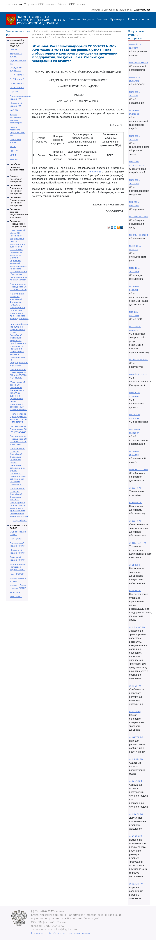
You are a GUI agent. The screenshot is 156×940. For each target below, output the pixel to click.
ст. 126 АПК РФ (136, 814)
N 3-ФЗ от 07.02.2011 (138, 235)
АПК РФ (14, 49)
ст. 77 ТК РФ (134, 711)
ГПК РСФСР (16, 539)
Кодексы (88, 19)
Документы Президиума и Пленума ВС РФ (18, 224)
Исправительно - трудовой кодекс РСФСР (18, 567)
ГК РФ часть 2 (17, 79)
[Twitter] (115, 226)
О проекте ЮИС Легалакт (40, 4)
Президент (118, 19)
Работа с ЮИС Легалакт (72, 4)
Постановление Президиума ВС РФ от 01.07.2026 (18, 287)
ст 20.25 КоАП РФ (137, 543)
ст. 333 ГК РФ (135, 488)
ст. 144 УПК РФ (136, 737)
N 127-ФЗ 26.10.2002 (138, 374)
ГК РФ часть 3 (17, 83)
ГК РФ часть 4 (17, 87)
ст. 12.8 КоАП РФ (137, 627)
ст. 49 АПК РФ (135, 836)
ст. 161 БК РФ (135, 686)
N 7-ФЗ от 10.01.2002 (138, 217)
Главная (74, 19)
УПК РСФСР (16, 596)
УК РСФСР (15, 592)
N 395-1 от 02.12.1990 (138, 469)
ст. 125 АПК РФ (136, 884)
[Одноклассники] (118, 226)
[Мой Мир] (121, 226)
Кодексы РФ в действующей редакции (17, 43)
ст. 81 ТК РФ (134, 565)
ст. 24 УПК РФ (135, 781)
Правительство (139, 19)
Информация (13, 4)
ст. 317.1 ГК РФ (135, 502)
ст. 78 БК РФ (135, 590)
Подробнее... (20, 520)
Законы (102, 19)
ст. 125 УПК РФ (136, 759)
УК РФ (13, 155)
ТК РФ (13, 146)
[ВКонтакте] (112, 226)
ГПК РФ (14, 92)
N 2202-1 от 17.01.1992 (138, 359)
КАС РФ (14, 110)
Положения (94, 171)
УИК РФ (14, 151)
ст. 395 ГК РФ (135, 521)
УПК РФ (14, 159)
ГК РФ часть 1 (17, 74)
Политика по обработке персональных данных (60, 933)
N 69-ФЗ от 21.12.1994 (138, 63)
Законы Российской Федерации (16, 179)
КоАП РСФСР (16, 574)
